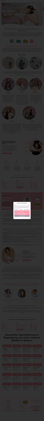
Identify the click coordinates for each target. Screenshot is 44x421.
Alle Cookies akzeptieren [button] (22, 212)
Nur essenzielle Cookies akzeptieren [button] (22, 214)
